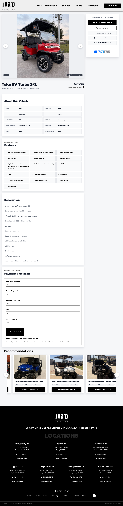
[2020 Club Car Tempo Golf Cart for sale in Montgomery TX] (25, 367)
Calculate (14, 331)
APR (7, 310)
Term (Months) (11, 319)
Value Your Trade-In (104, 42)
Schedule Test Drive (104, 38)
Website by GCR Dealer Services (24, 503)
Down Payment (12, 291)
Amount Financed (13, 300)
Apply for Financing (104, 33)
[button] (58, 5)
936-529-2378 (103, 28)
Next (80, 46)
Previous (5, 46)
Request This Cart (101, 22)
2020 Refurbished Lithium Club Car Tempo (25, 382)
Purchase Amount (13, 281)
